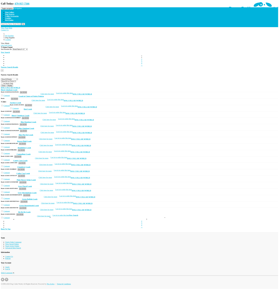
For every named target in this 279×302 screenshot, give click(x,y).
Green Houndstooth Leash (29, 206)
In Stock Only (8, 83)
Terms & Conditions (64, 284)
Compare (6, 95)
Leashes (8, 40)
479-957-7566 (22, 3)
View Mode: (5, 43)
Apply (7, 267)
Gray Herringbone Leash (27, 193)
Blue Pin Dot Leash (26, 135)
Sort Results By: (6, 49)
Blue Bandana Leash (28, 122)
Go (23, 24)
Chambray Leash (23, 167)
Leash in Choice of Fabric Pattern (31, 96)
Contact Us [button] (9, 26)
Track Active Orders (12, 246)
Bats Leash (28, 109)
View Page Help (6, 28)
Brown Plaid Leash (24, 141)
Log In (7, 269)
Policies (8, 258)
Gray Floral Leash (25, 186)
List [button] (2, 45)
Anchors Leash (15, 103)
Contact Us (5, 30)
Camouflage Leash (24, 154)
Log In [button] (20, 26)
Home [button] (3, 26)
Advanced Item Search (13, 248)
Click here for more (47, 94)
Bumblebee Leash (24, 148)
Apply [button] (16, 26)
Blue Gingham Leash (26, 128)
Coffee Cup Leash (23, 173)
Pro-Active (50, 284)
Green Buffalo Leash (29, 199)
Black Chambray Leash (20, 116)
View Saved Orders (12, 244)
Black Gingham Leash (9, 90)
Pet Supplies (9, 36)
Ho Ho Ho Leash (24, 212)
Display (10, 85)
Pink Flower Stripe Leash (26, 180)
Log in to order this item (64, 93)
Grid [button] (5, 45)
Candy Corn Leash (20, 161)
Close (3, 85)
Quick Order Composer (13, 242)
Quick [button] (9, 45)
